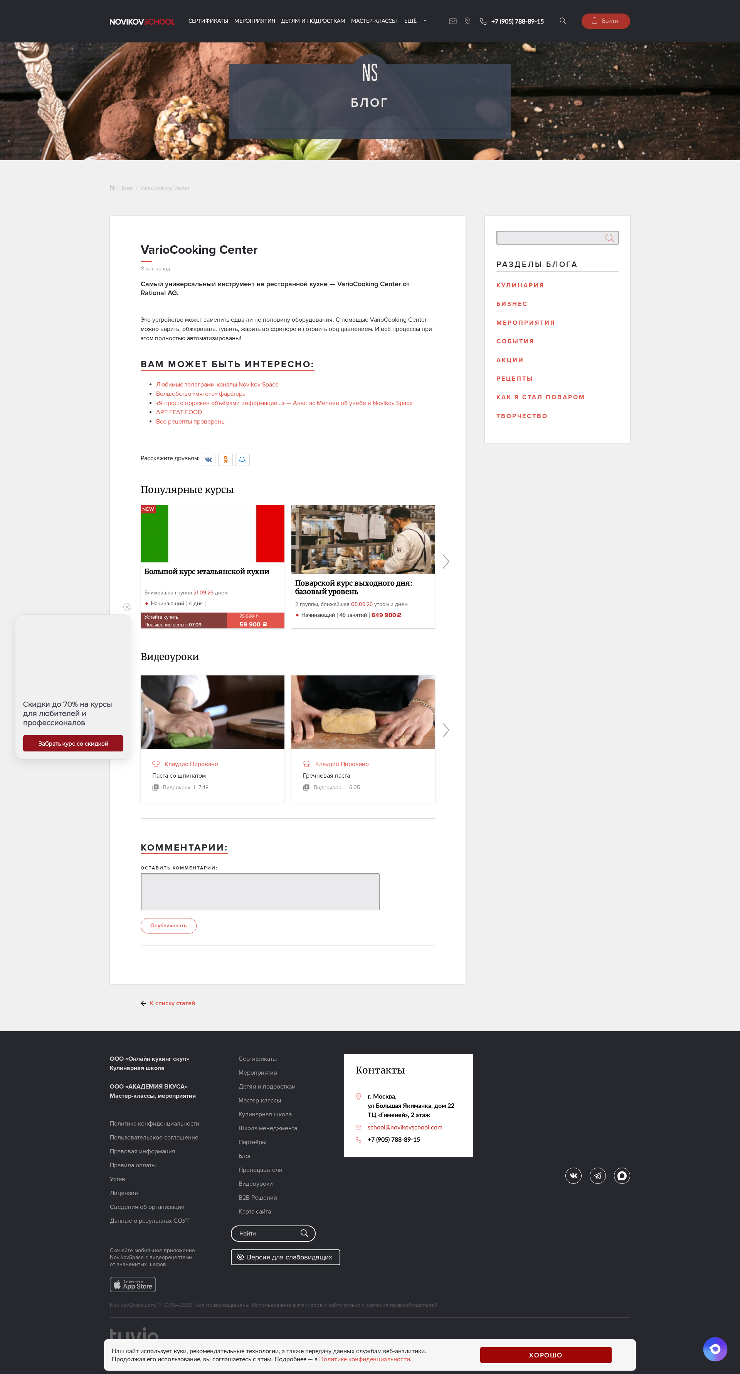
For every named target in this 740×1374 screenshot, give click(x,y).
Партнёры (252, 1142)
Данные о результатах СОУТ (150, 1221)
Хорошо (546, 1354)
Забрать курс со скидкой (73, 743)
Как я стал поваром (540, 397)
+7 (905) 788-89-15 (517, 21)
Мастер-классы (374, 20)
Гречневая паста (326, 776)
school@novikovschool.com (405, 1127)
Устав (117, 1179)
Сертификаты (208, 20)
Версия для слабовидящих (289, 1257)
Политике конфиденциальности (364, 1359)
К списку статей (172, 1003)
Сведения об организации (147, 1207)
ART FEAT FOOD (179, 412)
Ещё (410, 20)
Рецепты (514, 379)
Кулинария (520, 285)
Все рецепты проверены (190, 421)
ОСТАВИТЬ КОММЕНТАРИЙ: (179, 868)
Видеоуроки (256, 1184)
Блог (127, 188)
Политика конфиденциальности (154, 1124)
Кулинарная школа (265, 1114)
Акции (510, 360)
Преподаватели (261, 1170)
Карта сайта (255, 1211)
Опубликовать (168, 925)
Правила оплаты (133, 1165)
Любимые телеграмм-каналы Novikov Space (217, 384)
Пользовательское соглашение (154, 1137)
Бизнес (512, 304)
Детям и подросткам (313, 20)
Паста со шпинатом (179, 776)
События (515, 341)
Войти (609, 20)
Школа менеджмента (268, 1128)
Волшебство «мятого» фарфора (201, 394)
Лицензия (124, 1193)
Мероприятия (254, 20)
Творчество (522, 416)
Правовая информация (142, 1151)
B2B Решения (258, 1198)
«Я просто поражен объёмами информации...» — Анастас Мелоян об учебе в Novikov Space (284, 403)
